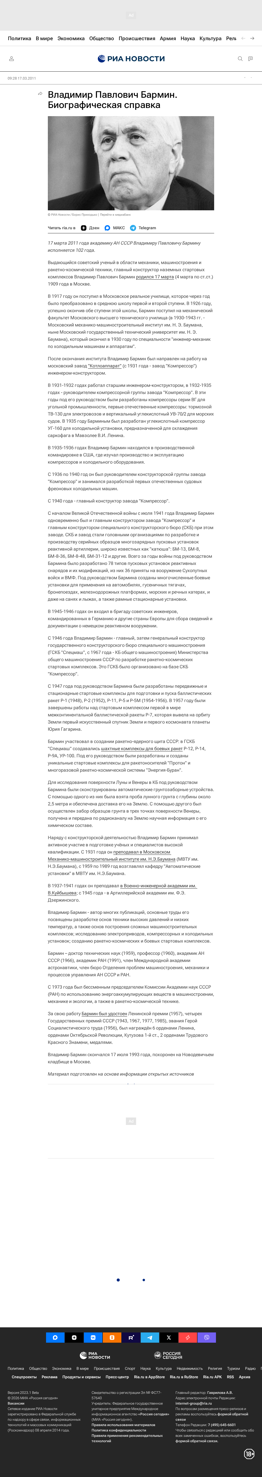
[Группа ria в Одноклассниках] (112, 1337)
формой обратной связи (196, 1441)
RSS (230, 1377)
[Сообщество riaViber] (207, 1337)
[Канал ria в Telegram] (150, 1337)
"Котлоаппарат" (105, 365)
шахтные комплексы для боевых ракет (142, 748)
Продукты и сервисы (81, 1377)
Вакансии (16, 1403)
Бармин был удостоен (104, 1013)
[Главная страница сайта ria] (131, 59)
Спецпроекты (24, 1377)
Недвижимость (190, 1368)
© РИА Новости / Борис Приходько (72, 214)
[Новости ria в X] (169, 1337)
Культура (164, 1368)
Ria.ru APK (212, 1377)
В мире (83, 1368)
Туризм (233, 1368)
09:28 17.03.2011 (22, 78)
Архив (244, 1377)
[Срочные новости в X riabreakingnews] (188, 1337)
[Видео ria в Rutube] (131, 1337)
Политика (16, 1368)
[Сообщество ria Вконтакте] (93, 1337)
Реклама (49, 1377)
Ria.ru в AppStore (149, 1377)
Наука (145, 1368)
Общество (38, 1368)
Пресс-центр (117, 1377)
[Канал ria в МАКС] (55, 1337)
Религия (215, 1368)
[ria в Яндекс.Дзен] (74, 1337)
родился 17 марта (155, 276)
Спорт (130, 1368)
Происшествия (107, 1368)
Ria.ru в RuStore (184, 1377)
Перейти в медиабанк (115, 214)
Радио (250, 1368)
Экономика (61, 1368)
